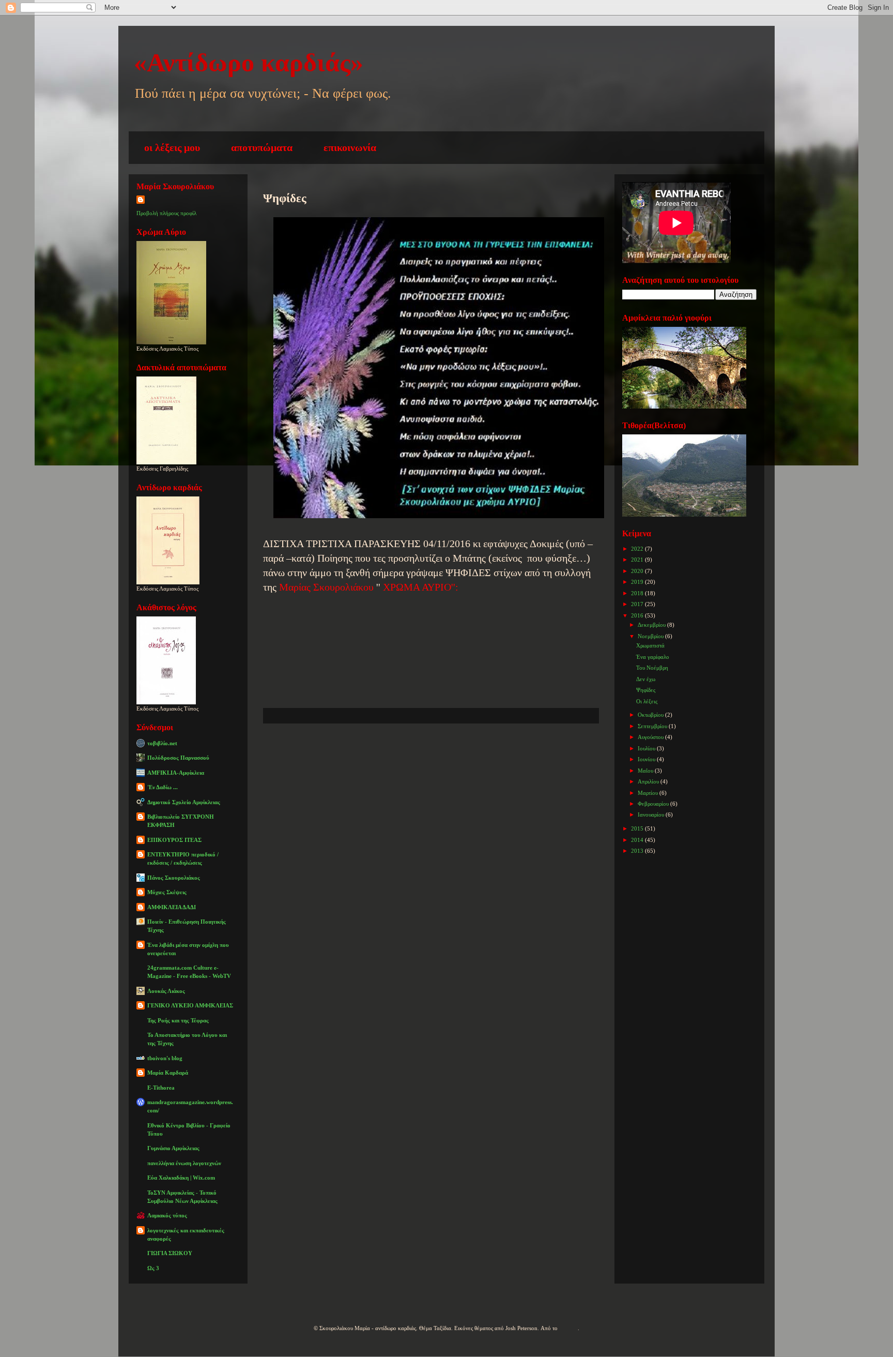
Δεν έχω (645, 679)
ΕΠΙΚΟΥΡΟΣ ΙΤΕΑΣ (174, 840)
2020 (638, 571)
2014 (638, 840)
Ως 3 (153, 1268)
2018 (638, 593)
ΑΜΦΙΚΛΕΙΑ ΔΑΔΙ (171, 907)
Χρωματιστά (650, 645)
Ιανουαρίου (652, 814)
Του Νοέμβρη (652, 668)
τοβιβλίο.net (162, 743)
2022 (638, 549)
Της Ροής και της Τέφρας (178, 1020)
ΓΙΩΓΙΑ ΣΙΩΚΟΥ (169, 1253)
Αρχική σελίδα (420, 754)
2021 (638, 559)
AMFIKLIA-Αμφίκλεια (175, 773)
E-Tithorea (161, 1087)
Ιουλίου (647, 748)
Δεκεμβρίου (652, 625)
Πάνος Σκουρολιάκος (173, 877)
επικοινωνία (350, 147)
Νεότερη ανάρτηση (319, 754)
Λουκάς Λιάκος (166, 991)
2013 (638, 851)
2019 (638, 582)
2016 (638, 615)
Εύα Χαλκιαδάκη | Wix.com (181, 1177)
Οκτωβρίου (651, 715)
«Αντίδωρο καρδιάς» (248, 62)
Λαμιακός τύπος (167, 1215)
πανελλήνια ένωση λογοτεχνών (184, 1163)
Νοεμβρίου (651, 636)
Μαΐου (646, 770)
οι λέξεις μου (172, 147)
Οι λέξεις (646, 701)
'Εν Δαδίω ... (162, 787)
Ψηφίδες (645, 690)
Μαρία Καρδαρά (167, 1072)
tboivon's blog (164, 1058)
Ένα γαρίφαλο (652, 657)
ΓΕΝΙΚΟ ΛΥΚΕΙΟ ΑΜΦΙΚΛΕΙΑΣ (190, 1005)
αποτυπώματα (261, 147)
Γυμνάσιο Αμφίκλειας (173, 1148)
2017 (638, 604)
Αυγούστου (651, 737)
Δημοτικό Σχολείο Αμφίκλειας (183, 802)
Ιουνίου (647, 759)
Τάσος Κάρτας (292, 529)
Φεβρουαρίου (654, 804)
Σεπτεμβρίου (653, 726)
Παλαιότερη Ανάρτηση (532, 754)
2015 (638, 828)
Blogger (568, 1328)
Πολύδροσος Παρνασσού (178, 758)
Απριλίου (649, 781)
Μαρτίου (648, 793)
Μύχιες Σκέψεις (167, 892)
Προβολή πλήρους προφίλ (166, 213)
